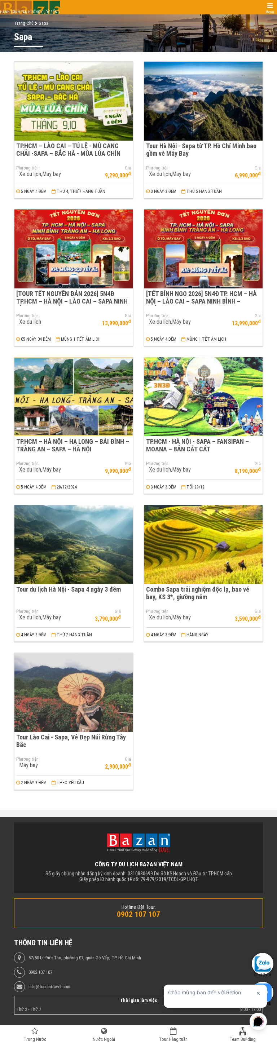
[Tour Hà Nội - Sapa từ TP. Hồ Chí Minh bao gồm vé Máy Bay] (203, 101)
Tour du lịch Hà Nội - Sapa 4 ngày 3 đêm (68, 589)
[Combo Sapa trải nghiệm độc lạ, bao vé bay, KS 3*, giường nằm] (203, 544)
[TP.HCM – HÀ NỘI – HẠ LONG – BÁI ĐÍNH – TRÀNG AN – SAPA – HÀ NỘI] (73, 396)
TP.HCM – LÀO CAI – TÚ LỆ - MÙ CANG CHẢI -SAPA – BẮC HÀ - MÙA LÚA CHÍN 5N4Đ (68, 153)
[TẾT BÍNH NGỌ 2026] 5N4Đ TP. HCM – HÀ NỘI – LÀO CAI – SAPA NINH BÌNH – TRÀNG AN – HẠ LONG (201, 301)
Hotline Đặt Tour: (139, 907)
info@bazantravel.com (49, 986)
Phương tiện (27, 168)
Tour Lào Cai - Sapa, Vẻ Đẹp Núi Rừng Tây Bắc (71, 740)
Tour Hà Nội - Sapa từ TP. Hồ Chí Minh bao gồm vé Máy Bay (201, 149)
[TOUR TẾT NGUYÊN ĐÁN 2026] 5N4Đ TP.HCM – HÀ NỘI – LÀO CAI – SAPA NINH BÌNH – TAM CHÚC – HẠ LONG (72, 301)
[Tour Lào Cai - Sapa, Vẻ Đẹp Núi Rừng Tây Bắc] (73, 692)
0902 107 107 (40, 972)
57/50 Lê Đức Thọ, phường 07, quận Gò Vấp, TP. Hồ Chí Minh (84, 957)
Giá (128, 168)
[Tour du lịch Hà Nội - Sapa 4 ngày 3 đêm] (73, 544)
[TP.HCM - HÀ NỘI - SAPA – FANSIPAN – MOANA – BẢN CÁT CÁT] (203, 396)
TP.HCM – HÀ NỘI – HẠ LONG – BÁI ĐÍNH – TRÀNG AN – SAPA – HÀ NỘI (72, 445)
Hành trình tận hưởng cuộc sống (30, 12)
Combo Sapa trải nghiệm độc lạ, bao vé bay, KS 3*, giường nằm (197, 593)
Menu (269, 12)
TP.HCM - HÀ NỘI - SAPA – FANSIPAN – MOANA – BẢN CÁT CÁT (197, 445)
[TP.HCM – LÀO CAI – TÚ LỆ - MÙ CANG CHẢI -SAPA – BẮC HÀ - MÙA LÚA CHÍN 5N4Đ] (73, 101)
